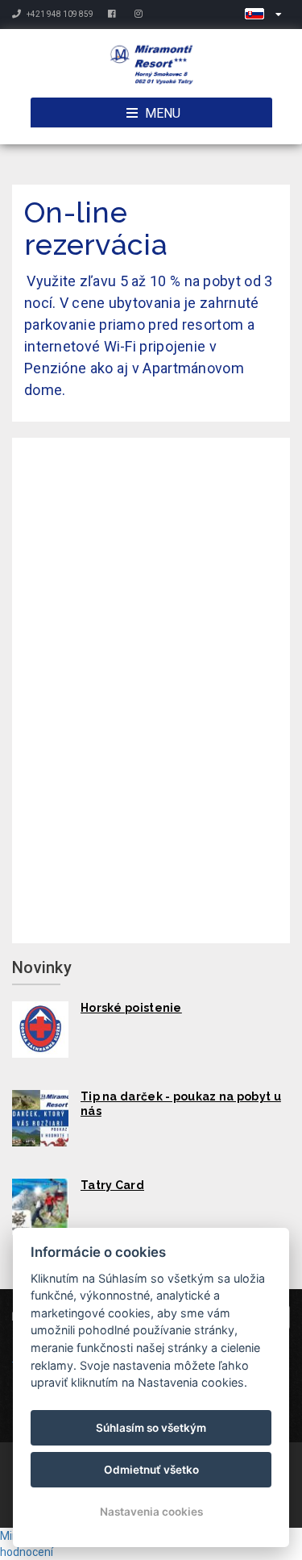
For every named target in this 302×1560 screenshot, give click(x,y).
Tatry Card (112, 1185)
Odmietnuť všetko (151, 1469)
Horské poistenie (131, 1007)
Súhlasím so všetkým (151, 1427)
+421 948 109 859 (59, 14)
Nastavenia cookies (151, 1511)
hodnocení (26, 1551)
